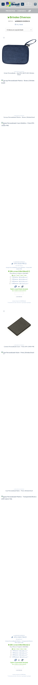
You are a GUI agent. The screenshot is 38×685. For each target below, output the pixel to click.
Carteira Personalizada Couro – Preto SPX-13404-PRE (19, 346)
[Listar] (4, 37)
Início (10, 21)
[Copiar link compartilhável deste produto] (22, 286)
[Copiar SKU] (13, 263)
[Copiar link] (29, 10)
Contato (22, 11)
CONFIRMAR (19, 296)
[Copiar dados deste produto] (15, 286)
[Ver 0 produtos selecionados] (35, 4)
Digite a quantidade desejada (19, 290)
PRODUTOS (10, 11)
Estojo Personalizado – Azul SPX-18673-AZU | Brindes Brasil (19, 73)
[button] (3, 4)
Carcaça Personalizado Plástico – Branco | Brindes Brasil (19, 117)
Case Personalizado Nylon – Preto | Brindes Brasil (19, 490)
